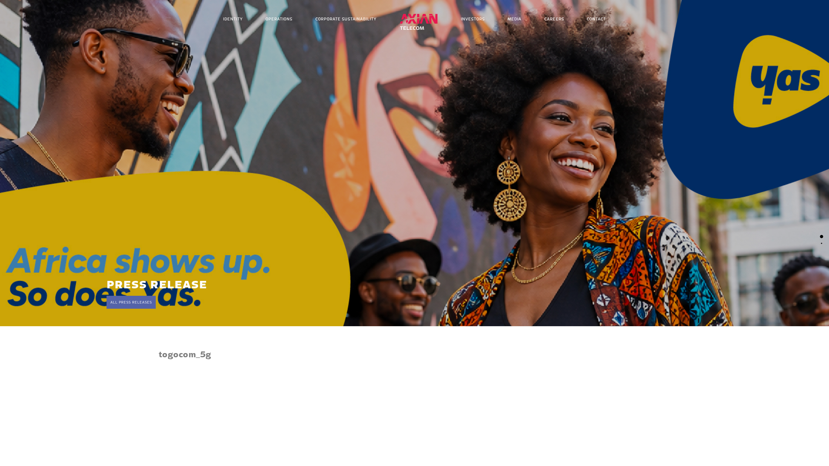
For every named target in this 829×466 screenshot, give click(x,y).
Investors (473, 19)
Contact (596, 19)
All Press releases (131, 302)
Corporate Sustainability (346, 19)
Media (514, 19)
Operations (279, 19)
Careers (554, 19)
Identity (233, 19)
